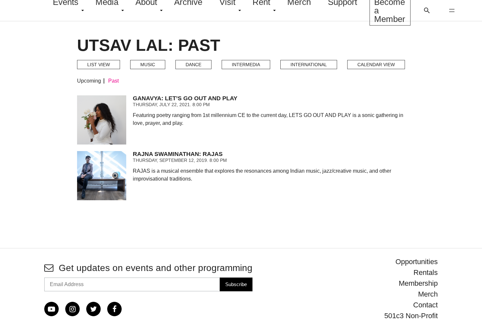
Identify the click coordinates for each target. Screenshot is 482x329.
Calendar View (376, 64)
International (309, 64)
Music (147, 64)
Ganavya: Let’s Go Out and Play (185, 98)
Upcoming (89, 81)
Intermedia (246, 64)
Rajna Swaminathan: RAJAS (178, 154)
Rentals (425, 272)
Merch (428, 294)
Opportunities (416, 262)
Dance (193, 64)
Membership (418, 283)
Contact (425, 305)
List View (98, 64)
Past (113, 81)
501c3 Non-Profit (411, 316)
